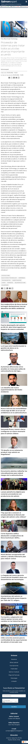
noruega (10, 282)
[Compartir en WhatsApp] (19, 78)
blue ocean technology (9, 278)
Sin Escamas (17, 4)
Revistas (11, 4)
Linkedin (14, 681)
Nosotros (3, 5)
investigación (16, 280)
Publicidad (14, 668)
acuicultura (6, 275)
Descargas (14, 678)
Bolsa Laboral (5, 4)
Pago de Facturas (14, 675)
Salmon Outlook (14, 671)
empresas (22, 278)
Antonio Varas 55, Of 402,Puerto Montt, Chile (14, 739)
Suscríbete (14, 706)
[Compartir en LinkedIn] (14, 78)
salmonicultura (20, 282)
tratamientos (6, 280)
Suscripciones (14, 665)
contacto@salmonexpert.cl (14, 731)
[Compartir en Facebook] (9, 78)
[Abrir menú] (26, 1)
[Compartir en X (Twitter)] (11, 78)
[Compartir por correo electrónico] (16, 78)
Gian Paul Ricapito (14, 724)
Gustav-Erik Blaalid (14, 718)
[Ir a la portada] (12, 2)
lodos (3, 282)
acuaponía (5, 285)
